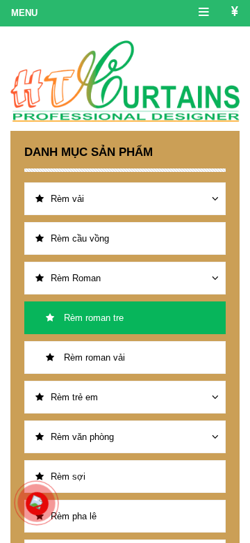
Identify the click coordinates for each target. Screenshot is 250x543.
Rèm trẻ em (74, 397)
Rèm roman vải (93, 357)
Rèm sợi (68, 476)
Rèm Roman (76, 278)
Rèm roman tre (92, 318)
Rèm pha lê (74, 516)
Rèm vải (67, 199)
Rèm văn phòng (82, 437)
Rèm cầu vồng (80, 238)
